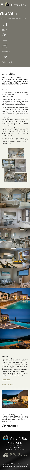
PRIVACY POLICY (15, 463)
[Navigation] (2, 4)
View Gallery (8, 384)
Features (6, 380)
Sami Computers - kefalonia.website (16, 466)
